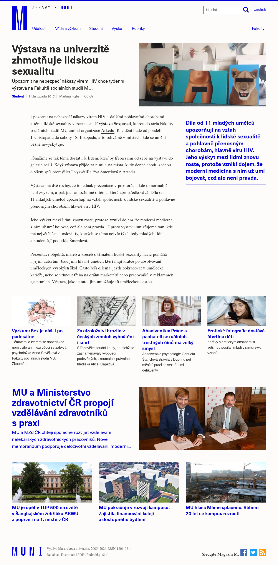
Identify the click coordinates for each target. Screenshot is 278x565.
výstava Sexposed (115, 123)
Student (96, 28)
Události (39, 28)
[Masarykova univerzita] (27, 552)
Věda (68, 28)
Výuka (117, 28)
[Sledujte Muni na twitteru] (253, 552)
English (259, 9)
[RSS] (262, 552)
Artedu (107, 130)
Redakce (53, 554)
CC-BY (88, 96)
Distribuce (68, 554)
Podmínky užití (96, 554)
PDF (81, 554)
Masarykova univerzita (73, 548)
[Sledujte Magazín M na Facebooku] (243, 552)
